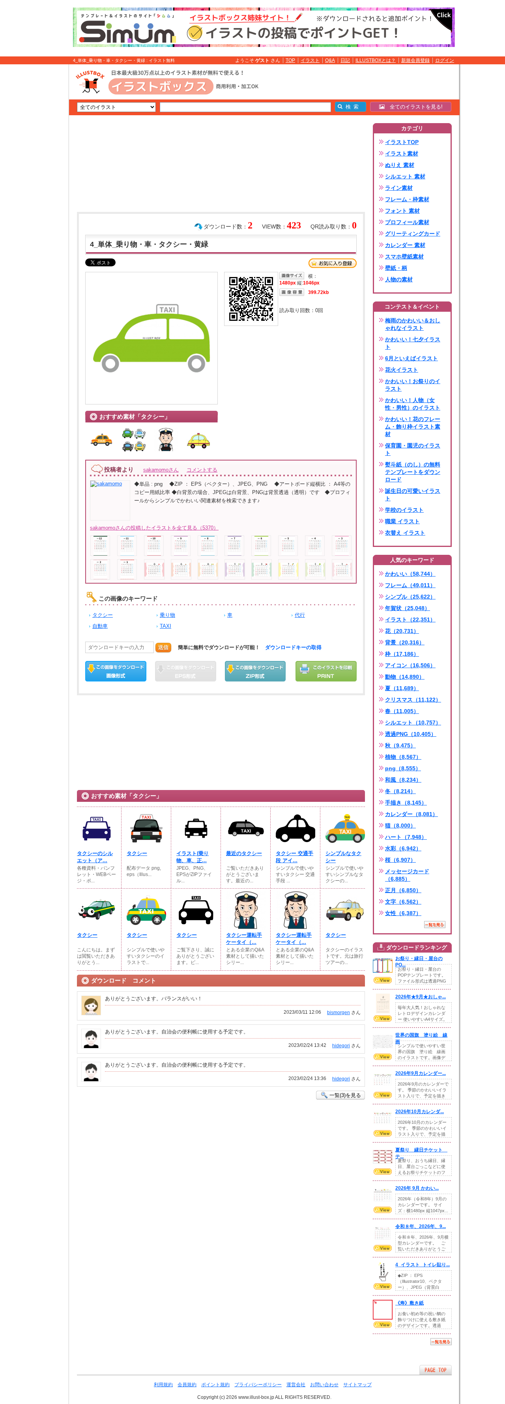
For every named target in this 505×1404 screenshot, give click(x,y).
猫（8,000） (400, 825)
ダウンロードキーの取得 (293, 647)
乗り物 (167, 615)
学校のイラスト (404, 510)
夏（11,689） (402, 688)
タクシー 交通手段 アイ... (294, 856)
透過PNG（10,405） (410, 734)
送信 (163, 647)
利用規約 (163, 1384)
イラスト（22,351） (410, 619)
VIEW (383, 980)
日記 (345, 60)
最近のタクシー (244, 853)
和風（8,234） (403, 780)
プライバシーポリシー (258, 1384)
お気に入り (333, 263)
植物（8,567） (403, 757)
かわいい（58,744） (410, 574)
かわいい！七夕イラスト (412, 343)
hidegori (341, 1045)
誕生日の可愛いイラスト (412, 495)
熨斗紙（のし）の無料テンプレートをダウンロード (412, 472)
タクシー (102, 615)
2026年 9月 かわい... (417, 1188)
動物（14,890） (405, 677)
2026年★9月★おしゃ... (420, 997)
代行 (300, 615)
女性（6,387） (403, 913)
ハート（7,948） (406, 837)
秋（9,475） (400, 745)
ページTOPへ (435, 1370)
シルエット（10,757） (413, 722)
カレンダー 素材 (405, 245)
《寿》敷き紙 (409, 1303)
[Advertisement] (31, 186)
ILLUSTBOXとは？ (375, 60)
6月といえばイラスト (411, 358)
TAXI (165, 626)
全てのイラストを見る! (414, 107)
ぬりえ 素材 (399, 165)
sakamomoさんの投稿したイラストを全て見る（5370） (154, 528)
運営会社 (295, 1384)
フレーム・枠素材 (407, 199)
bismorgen (338, 1012)
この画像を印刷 (326, 671)
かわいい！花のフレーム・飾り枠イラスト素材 (412, 426)
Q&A (330, 60)
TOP (290, 60)
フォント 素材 (402, 211)
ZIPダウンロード (255, 671)
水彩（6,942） (403, 848)
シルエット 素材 (405, 176)
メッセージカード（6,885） (407, 875)
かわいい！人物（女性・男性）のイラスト (412, 404)
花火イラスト (401, 370)
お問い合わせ (324, 1384)
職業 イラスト (402, 521)
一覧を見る (434, 924)
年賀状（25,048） (407, 608)
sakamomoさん (161, 470)
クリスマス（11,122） (413, 699)
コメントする (202, 470)
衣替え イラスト (405, 533)
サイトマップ (357, 1384)
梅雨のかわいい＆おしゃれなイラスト (412, 324)
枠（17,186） (402, 654)
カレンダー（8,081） (411, 814)
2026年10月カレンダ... (419, 1111)
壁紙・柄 (396, 268)
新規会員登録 (415, 60)
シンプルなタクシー (343, 856)
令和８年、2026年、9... (420, 1226)
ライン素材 (399, 188)
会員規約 (187, 1384)
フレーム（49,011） (410, 585)
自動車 (100, 626)
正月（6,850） (403, 890)
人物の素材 (399, 279)
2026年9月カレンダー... (420, 1073)
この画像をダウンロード (115, 671)
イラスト (310, 60)
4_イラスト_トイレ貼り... (422, 1264)
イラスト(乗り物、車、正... (192, 856)
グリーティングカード (412, 233)
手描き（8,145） (406, 802)
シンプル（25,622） (410, 596)
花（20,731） (402, 631)
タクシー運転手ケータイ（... (244, 938)
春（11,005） (402, 711)
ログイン (444, 60)
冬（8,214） (400, 791)
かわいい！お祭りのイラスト (412, 385)
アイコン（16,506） (410, 665)
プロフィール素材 (407, 222)
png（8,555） (403, 768)
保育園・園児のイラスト (412, 449)
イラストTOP (402, 142)
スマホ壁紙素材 (404, 256)
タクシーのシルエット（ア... (95, 856)
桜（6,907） (400, 860)
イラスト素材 (401, 153)
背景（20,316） (405, 642)
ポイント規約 (215, 1384)
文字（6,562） (403, 902)
